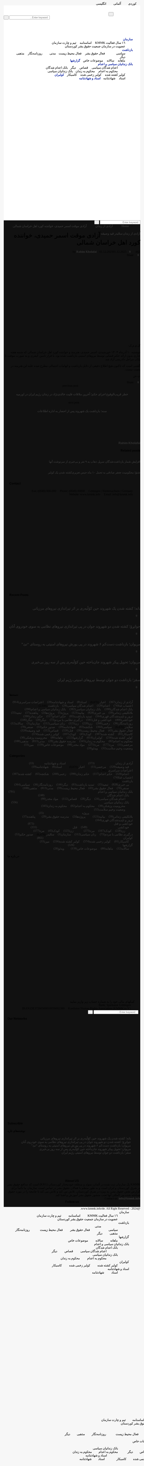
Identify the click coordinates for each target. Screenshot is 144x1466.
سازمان (54, 7)
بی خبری (99, 712)
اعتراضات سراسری (31, 702)
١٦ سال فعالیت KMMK (110, 42)
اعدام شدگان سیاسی (105, 67)
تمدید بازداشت (83, 716)
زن (90, 723)
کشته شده (107, 734)
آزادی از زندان (131, 233)
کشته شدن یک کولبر (60, 472)
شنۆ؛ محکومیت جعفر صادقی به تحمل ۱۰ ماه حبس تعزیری (106, 472)
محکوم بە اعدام (108, 71)
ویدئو (95, 748)
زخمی (106, 723)
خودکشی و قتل (102, 719)
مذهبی (20, 53)
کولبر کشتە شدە (115, 74)
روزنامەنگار (35, 53)
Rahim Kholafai (86, 251)
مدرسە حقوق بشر (64, 741)
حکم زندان (36, 716)
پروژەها (49, 712)
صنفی (29, 727)
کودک (88, 734)
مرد (111, 744)
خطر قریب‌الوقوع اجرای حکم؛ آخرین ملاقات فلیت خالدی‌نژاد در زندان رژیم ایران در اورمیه (72, 394)
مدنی (53, 53)
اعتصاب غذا (125, 705)
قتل (70, 730)
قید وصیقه (107, 233)
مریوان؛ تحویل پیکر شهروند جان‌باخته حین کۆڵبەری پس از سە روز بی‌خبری (86, 662)
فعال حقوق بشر (95, 53)
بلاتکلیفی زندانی (123, 712)
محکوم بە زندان (85, 71)
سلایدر (118, 233)
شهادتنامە (109, 78)
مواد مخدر (78, 744)
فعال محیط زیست (70, 53)
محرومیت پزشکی (36, 737)
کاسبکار (72, 74)
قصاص (84, 67)
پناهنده (34, 712)
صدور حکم (48, 727)
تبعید (19, 712)
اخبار (103, 702)
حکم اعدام (59, 716)
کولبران (59, 74)
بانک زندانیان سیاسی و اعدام (115, 64)
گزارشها (75, 60)
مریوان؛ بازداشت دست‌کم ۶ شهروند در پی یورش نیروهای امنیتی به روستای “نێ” (80, 644)
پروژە (64, 712)
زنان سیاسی (57, 723)
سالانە (110, 60)
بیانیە (81, 712)
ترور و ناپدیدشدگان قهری (117, 716)
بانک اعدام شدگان (57, 67)
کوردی (132, 3)
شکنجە (88, 727)
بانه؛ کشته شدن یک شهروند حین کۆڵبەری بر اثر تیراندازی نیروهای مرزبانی (86, 608)
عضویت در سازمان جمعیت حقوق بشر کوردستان (95, 46)
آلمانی (117, 3)
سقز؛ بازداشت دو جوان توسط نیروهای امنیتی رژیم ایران (98, 680)
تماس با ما (38, 7)
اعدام (106, 705)
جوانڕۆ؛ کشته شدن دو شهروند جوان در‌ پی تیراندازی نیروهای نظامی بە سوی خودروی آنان (74, 626)
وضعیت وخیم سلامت (119, 748)
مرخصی (127, 744)
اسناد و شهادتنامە (89, 78)
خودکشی (127, 719)
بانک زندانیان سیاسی (60, 71)
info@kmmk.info (129, 1198)
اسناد (122, 78)
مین (31, 744)
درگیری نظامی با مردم (69, 719)
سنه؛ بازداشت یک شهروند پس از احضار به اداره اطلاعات (72, 411)
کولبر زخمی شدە (90, 74)
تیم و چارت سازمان (16, 7)
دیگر (122, 57)
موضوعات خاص (93, 60)
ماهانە (121, 60)
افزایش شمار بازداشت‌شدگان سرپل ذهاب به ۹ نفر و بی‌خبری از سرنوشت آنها (94, 461)
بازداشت (127, 49)
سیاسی (120, 53)
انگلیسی (101, 3)
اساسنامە (86, 42)
